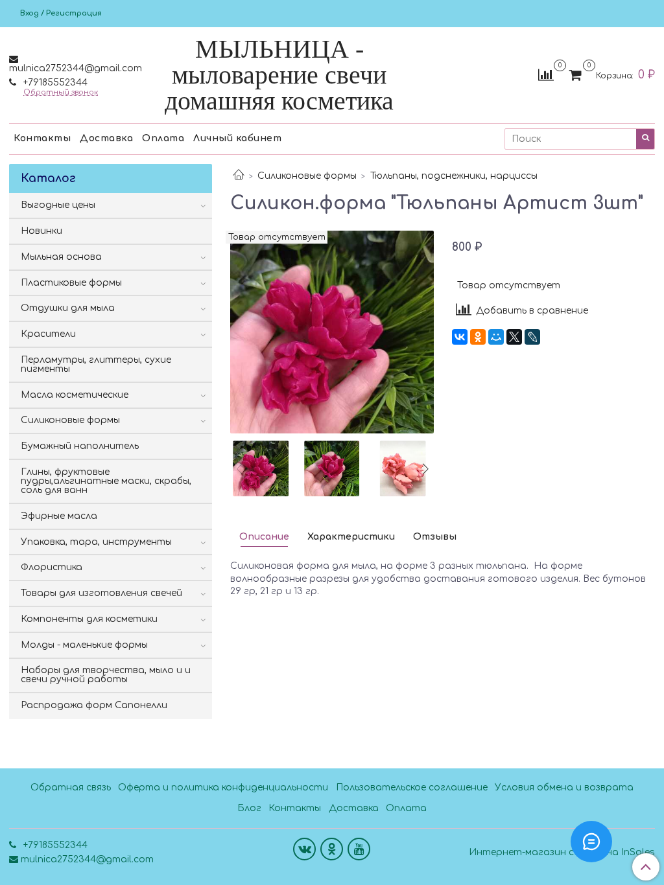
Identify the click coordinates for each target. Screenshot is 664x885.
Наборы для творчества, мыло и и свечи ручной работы (106, 674)
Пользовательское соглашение (412, 787)
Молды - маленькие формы (84, 645)
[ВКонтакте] (460, 337)
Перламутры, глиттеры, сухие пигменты (96, 364)
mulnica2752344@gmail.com (75, 68)
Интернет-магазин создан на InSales (562, 852)
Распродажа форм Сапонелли (94, 705)
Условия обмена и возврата (564, 787)
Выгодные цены (58, 205)
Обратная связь (70, 787)
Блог (249, 808)
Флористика (51, 567)
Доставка (106, 138)
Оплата (163, 138)
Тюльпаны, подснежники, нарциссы (454, 176)
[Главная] (238, 176)
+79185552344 (54, 82)
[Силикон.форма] (331, 331)
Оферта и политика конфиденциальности (223, 787)
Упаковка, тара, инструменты (96, 542)
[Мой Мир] (496, 337)
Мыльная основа (61, 257)
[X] (514, 337)
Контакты (42, 138)
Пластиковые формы (71, 283)
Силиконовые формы (307, 176)
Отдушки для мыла (68, 308)
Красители (48, 334)
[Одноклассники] (478, 337)
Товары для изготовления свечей (101, 593)
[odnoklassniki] (331, 849)
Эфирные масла (59, 516)
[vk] (304, 849)
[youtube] (359, 849)
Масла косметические (74, 395)
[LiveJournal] (532, 337)
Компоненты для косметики (89, 619)
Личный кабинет (237, 138)
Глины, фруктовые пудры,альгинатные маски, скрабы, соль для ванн (106, 481)
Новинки (41, 231)
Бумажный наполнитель (80, 446)
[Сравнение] (546, 75)
